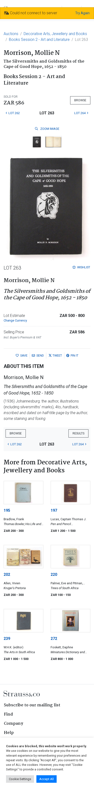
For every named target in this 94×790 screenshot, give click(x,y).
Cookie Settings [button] (20, 779)
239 (7, 638)
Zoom (49, 129)
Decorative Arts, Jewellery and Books (55, 33)
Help (9, 733)
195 (7, 510)
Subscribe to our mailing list (32, 705)
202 (7, 574)
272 (54, 638)
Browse (80, 100)
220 (54, 574)
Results (78, 433)
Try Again (82, 13)
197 (54, 510)
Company (13, 723)
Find (8, 714)
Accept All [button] (46, 779)
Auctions (11, 33)
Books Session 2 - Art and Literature (39, 39)
